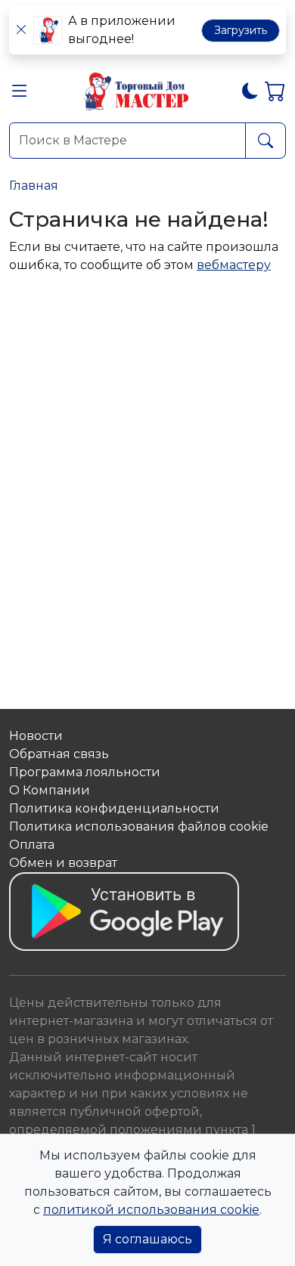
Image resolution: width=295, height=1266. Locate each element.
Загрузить (240, 30)
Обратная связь (59, 754)
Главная (33, 185)
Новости (36, 736)
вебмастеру (234, 265)
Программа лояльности (84, 772)
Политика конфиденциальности (114, 808)
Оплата (31, 844)
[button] (19, 94)
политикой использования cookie (151, 1210)
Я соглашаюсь (147, 1239)
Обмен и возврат (63, 863)
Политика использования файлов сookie (139, 826)
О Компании (49, 790)
